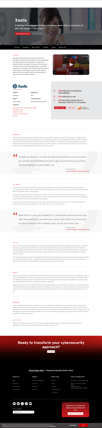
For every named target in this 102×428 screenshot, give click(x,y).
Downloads (35, 386)
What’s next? (62, 47)
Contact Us (34, 383)
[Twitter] (22, 403)
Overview (16, 47)
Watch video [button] (71, 107)
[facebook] (18, 403)
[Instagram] (26, 403)
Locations (53, 386)
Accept (83, 425)
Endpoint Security (18, 112)
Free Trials (34, 389)
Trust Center (54, 392)
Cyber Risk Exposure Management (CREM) (24, 108)
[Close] (99, 425)
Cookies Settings (72, 425)
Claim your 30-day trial (75, 413)
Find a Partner (16, 389)
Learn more (53, 426)
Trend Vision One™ (37, 370)
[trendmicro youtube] (30, 403)
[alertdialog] (51, 425)
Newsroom (15, 383)
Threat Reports (16, 386)
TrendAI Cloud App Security (20, 114)
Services (15, 116)
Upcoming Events (55, 389)
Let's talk (51, 351)
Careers (53, 383)
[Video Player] (71, 64)
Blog (14, 380)
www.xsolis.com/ (17, 89)
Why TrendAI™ (36, 47)
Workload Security (18, 110)
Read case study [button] (37, 33)
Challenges (26, 47)
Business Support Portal (38, 380)
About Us (53, 380)
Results (54, 47)
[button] (71, 64)
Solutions (45, 47)
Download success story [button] (22, 33)
